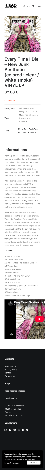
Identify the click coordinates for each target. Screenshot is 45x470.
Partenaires (9, 376)
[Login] (27, 6)
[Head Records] (11, 5)
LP (36, 111)
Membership (10, 366)
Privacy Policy (10, 369)
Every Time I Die (26, 111)
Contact (7, 373)
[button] (39, 6)
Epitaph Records (26, 108)
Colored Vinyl (25, 118)
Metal (21, 115)
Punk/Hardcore (31, 115)
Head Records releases (14, 391)
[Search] (23, 6)
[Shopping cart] (31, 6)
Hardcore (23, 121)
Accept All (33, 462)
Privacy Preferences (11, 463)
